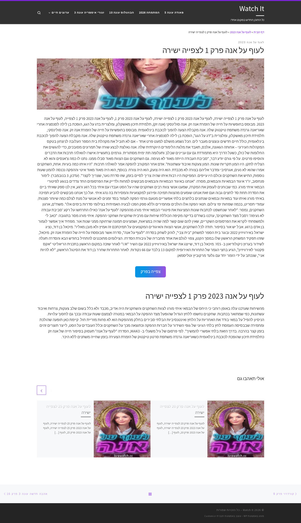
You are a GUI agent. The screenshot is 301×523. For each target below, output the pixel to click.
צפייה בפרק (151, 271)
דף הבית (259, 32)
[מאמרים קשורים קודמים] (51, 390)
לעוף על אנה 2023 (240, 32)
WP (245, 516)
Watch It (248, 510)
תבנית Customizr (214, 516)
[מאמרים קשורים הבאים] (41, 390)
